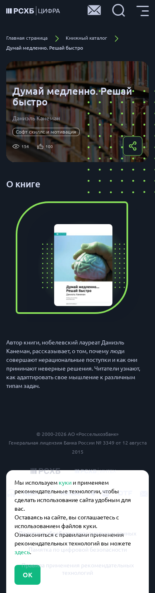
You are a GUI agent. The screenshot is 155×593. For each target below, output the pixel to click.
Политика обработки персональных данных (77, 533)
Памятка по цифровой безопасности (78, 549)
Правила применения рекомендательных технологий (77, 569)
